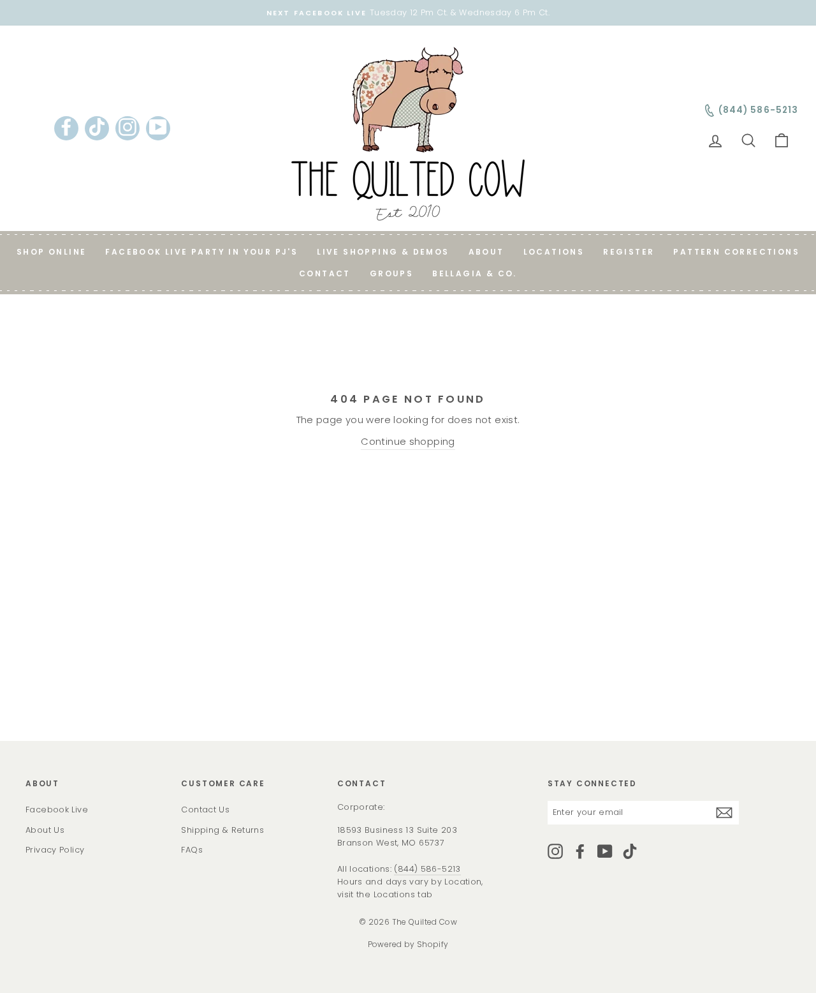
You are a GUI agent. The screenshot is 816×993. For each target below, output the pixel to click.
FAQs (192, 849)
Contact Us (205, 809)
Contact (325, 273)
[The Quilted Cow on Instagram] (555, 851)
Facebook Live (57, 809)
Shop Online (51, 251)
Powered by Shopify (408, 944)
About (486, 251)
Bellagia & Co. (474, 273)
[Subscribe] (724, 813)
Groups (391, 273)
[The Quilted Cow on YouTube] (605, 851)
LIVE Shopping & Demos (383, 251)
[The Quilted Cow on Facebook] (580, 851)
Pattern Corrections (736, 251)
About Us (45, 830)
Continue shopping (408, 441)
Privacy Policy (55, 849)
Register (628, 251)
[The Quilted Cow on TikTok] (630, 851)
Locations (554, 251)
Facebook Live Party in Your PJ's (201, 251)
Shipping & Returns (222, 830)
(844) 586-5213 (427, 868)
